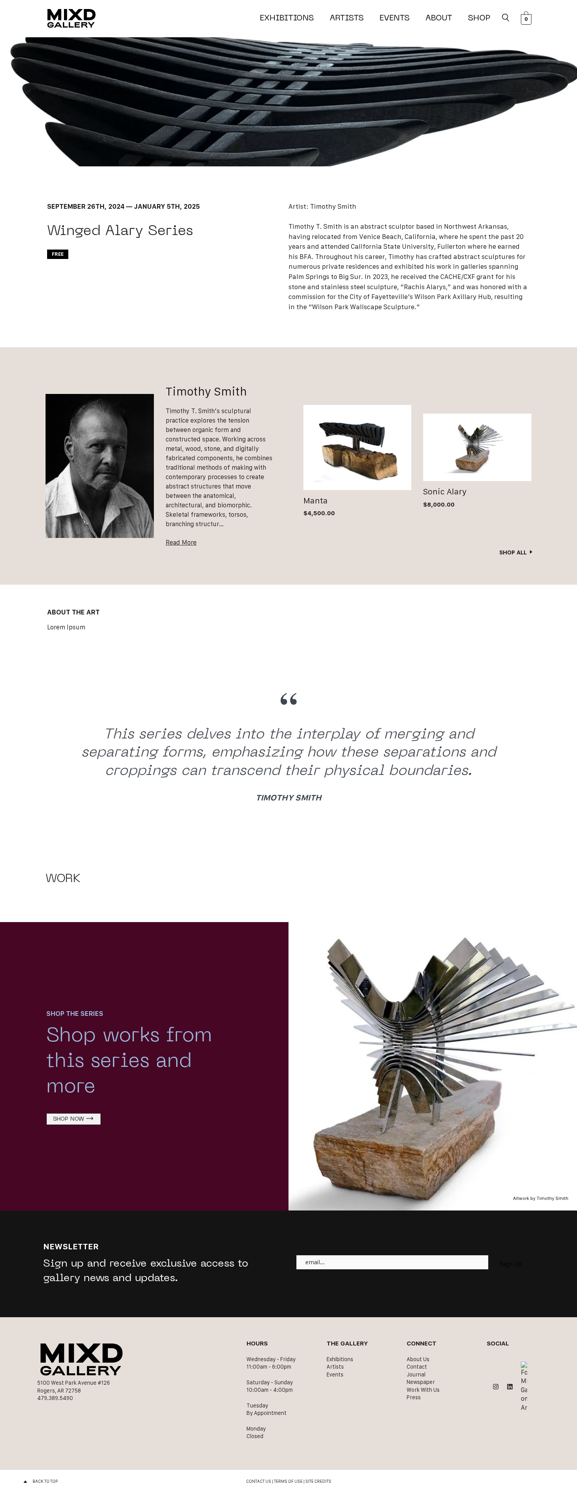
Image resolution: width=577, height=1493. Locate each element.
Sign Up (511, 1263)
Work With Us (423, 1390)
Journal (416, 1374)
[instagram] (496, 1387)
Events (395, 18)
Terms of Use (288, 1481)
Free (58, 254)
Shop (479, 18)
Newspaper (421, 1382)
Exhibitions (287, 18)
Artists (347, 18)
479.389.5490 (55, 1398)
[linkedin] (510, 1387)
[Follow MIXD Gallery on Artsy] (524, 1387)
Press (414, 1397)
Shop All (513, 552)
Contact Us (258, 1481)
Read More (181, 542)
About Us (418, 1359)
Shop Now (68, 1119)
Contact (417, 1367)
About (438, 18)
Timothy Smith (333, 206)
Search (505, 18)
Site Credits (318, 1481)
